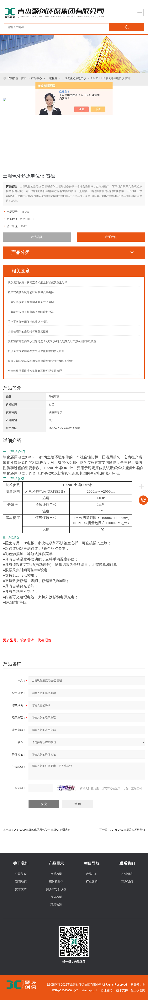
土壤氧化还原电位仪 (74, 78)
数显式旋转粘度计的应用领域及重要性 (31, 292)
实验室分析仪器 (56, 889)
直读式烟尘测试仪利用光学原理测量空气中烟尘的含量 (40, 360)
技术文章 (21, 889)
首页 (23, 78)
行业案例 (92, 881)
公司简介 (21, 873)
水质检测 (56, 873)
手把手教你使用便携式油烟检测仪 (28, 321)
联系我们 (111, 237)
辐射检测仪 (56, 881)
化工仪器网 (138, 990)
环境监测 (56, 904)
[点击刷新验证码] (66, 788)
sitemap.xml (89, 990)
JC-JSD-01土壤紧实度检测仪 (127, 829)
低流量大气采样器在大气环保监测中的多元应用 (36, 351)
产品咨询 (37, 237)
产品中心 (36, 78)
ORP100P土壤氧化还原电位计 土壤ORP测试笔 (42, 829)
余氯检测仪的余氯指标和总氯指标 (28, 331)
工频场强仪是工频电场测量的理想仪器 (31, 311)
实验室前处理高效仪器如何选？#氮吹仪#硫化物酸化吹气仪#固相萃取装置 (52, 341)
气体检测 (56, 896)
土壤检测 (51, 78)
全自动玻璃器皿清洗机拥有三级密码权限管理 (35, 370)
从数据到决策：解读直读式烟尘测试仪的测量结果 (37, 282)
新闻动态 (21, 881)
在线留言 (127, 873)
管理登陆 (106, 990)
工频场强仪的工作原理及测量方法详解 (31, 302)
